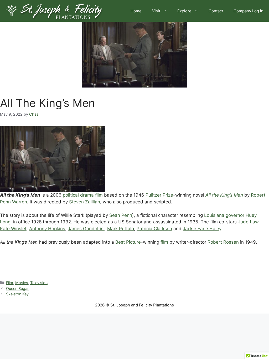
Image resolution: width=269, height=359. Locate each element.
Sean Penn (120, 215)
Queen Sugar (17, 288)
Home (136, 10)
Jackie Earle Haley (202, 228)
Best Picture (128, 242)
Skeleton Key (17, 294)
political (71, 195)
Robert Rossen (223, 242)
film (164, 242)
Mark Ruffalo (120, 228)
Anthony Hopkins (47, 228)
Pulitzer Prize (159, 195)
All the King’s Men (224, 195)
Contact (216, 10)
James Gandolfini (86, 228)
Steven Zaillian (84, 201)
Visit (156, 10)
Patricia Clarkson (154, 228)
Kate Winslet (13, 228)
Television (39, 282)
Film (9, 282)
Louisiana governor (224, 215)
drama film (91, 195)
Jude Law (248, 221)
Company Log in (248, 10)
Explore (184, 10)
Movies (21, 282)
